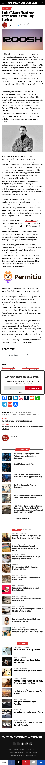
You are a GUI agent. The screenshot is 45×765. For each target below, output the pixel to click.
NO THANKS (22, 392)
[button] (22, 377)
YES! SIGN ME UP (33, 388)
